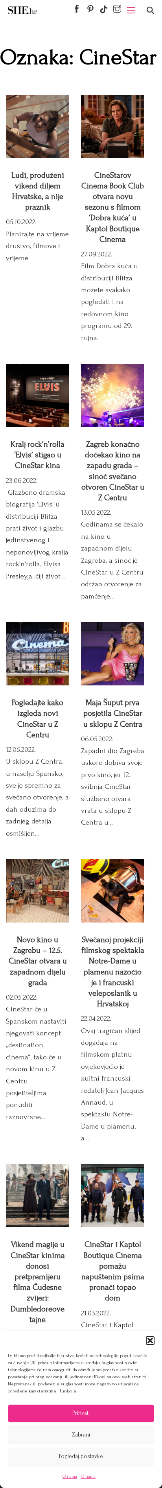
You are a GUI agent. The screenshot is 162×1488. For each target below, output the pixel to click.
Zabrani (81, 1434)
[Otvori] (150, 10)
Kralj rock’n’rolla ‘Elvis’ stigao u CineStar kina (37, 455)
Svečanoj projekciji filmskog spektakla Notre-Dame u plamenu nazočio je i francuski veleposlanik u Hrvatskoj (112, 971)
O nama (70, 1476)
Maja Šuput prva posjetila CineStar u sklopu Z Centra (112, 713)
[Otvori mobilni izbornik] (131, 10)
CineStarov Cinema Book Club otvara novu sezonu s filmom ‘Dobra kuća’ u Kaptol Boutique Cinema (112, 207)
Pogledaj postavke (81, 1456)
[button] (150, 1340)
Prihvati (81, 1413)
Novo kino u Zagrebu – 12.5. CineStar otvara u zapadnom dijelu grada (38, 961)
